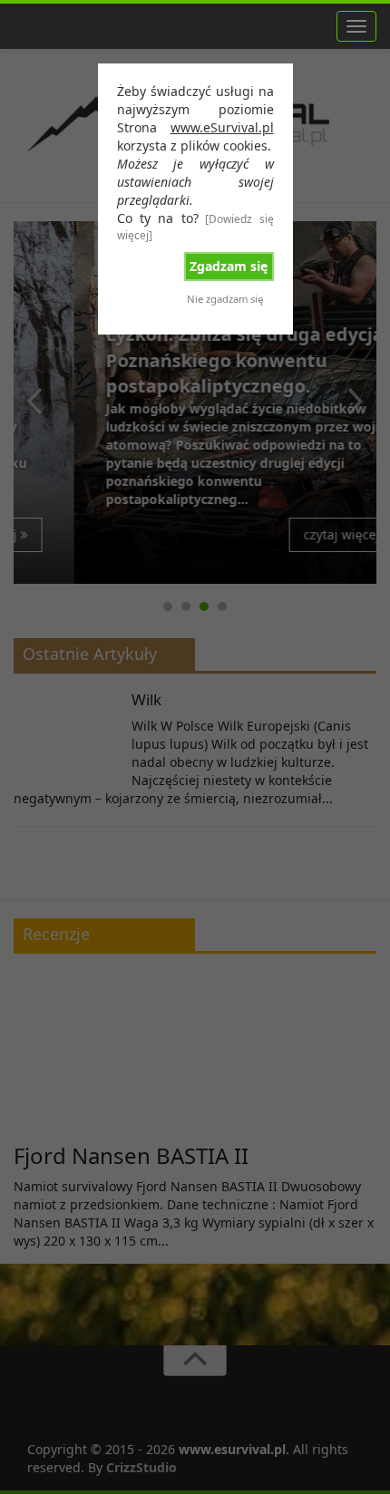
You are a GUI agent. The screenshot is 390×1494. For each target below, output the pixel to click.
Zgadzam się (229, 266)
